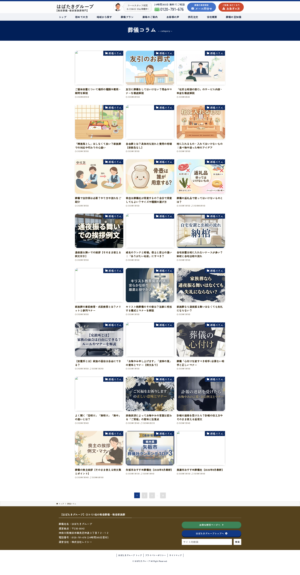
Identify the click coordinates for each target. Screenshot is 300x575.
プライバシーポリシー (155, 555)
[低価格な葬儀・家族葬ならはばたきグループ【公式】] (82, 8)
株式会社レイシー (82, 542)
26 (163, 495)
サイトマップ (175, 555)
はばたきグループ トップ (130, 555)
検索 (237, 541)
